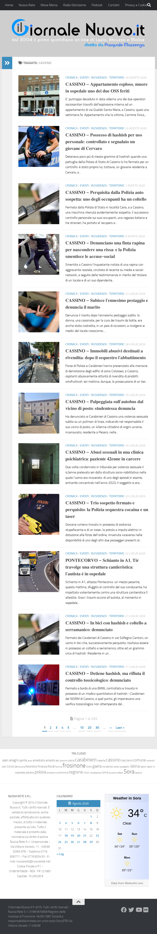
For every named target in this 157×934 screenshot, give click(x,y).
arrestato (39, 760)
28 (84, 842)
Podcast (97, 5)
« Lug (60, 854)
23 (97, 835)
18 (66, 835)
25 (66, 842)
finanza (42, 766)
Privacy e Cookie (136, 5)
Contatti (113, 5)
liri (154, 766)
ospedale (20, 772)
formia (58, 766)
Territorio (116, 77)
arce (30, 760)
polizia (40, 772)
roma (104, 772)
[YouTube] (138, 910)
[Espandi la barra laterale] (7, 63)
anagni (14, 760)
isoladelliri (124, 766)
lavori (143, 766)
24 (59, 842)
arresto (50, 760)
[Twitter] (131, 910)
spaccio (138, 772)
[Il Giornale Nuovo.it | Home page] (78, 33)
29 (91, 842)
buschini (63, 760)
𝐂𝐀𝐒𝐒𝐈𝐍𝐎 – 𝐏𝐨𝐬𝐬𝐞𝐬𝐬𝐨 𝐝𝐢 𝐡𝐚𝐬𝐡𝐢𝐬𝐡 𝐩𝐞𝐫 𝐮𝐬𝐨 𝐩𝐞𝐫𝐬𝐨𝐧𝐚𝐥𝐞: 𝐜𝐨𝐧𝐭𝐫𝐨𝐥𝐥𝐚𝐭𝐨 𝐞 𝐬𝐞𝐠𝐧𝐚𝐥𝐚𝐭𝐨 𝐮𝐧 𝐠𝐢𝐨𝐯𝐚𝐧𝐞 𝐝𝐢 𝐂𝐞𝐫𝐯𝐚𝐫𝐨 (103, 141)
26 (72, 842)
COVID (10, 766)
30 (97, 727)
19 (72, 835)
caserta (101, 760)
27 (78, 842)
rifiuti (86, 772)
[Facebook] (124, 910)
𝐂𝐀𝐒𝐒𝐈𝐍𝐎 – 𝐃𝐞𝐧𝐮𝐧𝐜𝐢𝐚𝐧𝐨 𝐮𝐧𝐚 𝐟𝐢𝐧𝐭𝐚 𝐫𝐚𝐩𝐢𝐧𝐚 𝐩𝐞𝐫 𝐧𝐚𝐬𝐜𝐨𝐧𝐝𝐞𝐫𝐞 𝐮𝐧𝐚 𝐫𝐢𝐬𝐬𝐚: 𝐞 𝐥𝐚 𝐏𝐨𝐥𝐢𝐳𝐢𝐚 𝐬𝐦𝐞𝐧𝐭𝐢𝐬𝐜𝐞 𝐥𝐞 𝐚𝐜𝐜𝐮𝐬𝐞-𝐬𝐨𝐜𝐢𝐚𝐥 (105, 249)
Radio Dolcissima (74, 5)
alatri (5, 760)
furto (89, 766)
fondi (51, 766)
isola (116, 766)
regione (76, 772)
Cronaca (71, 77)
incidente (107, 766)
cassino (113, 760)
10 (82, 727)
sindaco (119, 772)
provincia (63, 772)
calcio (71, 760)
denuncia (20, 766)
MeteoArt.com (134, 883)
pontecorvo (52, 772)
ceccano (126, 760)
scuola (112, 772)
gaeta (97, 766)
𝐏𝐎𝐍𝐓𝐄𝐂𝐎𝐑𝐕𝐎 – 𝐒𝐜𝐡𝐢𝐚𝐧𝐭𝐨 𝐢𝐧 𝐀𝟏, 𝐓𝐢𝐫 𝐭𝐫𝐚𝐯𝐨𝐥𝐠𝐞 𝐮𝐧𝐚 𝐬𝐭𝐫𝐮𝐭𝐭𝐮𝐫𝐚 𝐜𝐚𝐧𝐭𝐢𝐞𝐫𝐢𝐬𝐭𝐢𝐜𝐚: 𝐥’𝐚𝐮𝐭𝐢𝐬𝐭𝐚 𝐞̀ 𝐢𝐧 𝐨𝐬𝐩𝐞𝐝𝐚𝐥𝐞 (102, 567)
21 (84, 835)
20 (89, 727)
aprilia (23, 760)
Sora (129, 771)
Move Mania (49, 5)
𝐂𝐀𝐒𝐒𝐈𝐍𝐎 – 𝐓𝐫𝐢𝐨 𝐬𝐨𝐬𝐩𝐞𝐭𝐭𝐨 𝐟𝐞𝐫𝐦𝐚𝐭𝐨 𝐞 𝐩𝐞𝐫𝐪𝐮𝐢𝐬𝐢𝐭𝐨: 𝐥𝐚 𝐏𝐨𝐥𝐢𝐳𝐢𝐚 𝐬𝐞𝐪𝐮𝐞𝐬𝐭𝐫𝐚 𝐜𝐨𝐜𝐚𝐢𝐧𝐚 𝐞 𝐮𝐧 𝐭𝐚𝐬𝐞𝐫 (106, 509)
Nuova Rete (27, 5)
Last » (120, 727)
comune (139, 760)
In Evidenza (99, 77)
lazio (149, 766)
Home (9, 5)
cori (4, 766)
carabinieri (85, 760)
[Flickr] (146, 910)
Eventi (84, 77)
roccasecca (95, 772)
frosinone (74, 765)
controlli (151, 760)
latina (135, 766)
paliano (30, 772)
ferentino (31, 766)
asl (57, 760)
